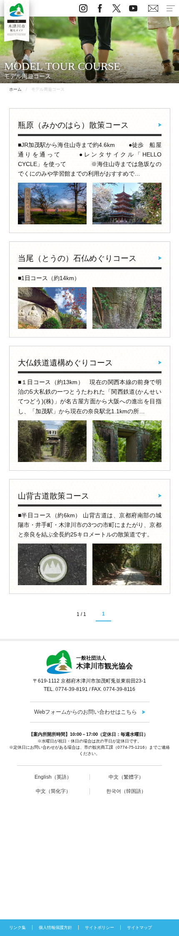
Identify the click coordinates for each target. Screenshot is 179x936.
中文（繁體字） (126, 777)
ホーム (15, 89)
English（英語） (53, 777)
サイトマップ (139, 927)
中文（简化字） (53, 791)
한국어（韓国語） (126, 791)
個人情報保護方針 (55, 927)
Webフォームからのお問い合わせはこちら (85, 712)
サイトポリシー (99, 927)
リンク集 (17, 927)
